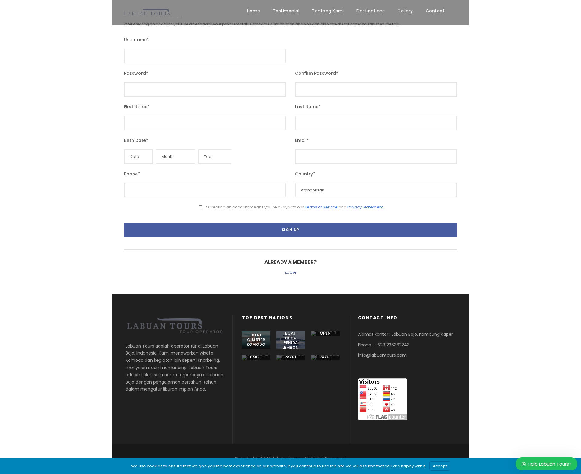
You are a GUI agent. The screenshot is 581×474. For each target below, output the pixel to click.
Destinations (370, 11)
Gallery (405, 11)
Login (290, 272)
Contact (435, 11)
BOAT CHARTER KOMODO (256, 339)
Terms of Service (321, 207)
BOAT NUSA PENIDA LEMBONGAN (290, 342)
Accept (440, 466)
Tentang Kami (328, 11)
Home (253, 11)
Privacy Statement (365, 207)
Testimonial (286, 11)
